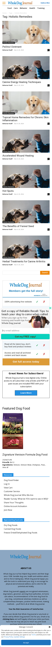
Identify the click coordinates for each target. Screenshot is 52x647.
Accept (26, 642)
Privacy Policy (8, 637)
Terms (34, 635)
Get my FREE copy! (25, 336)
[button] (49, 627)
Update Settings (19, 637)
